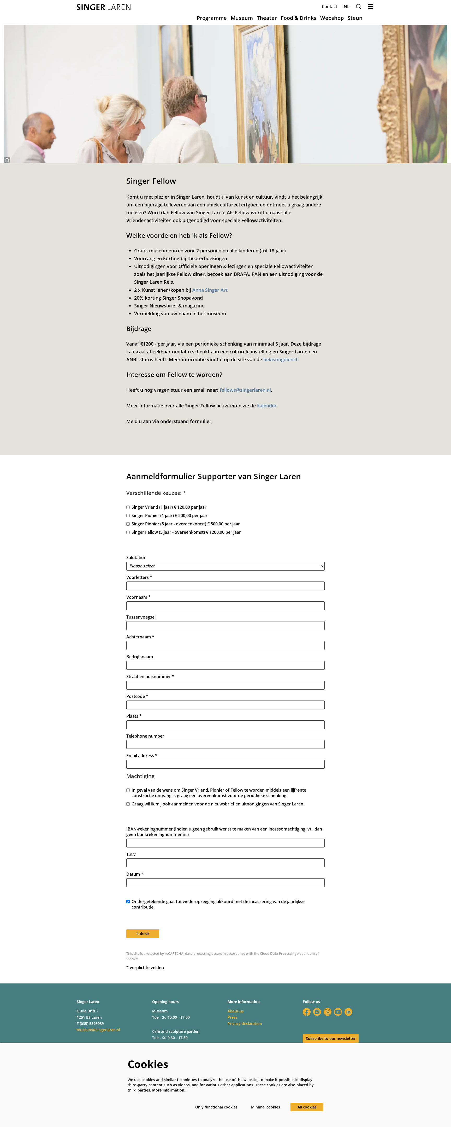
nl (346, 6)
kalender (267, 405)
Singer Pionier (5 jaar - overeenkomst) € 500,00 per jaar (186, 524)
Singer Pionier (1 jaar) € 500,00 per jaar (169, 515)
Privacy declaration (245, 1023)
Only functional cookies (216, 1107)
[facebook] (307, 1012)
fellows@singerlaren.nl (245, 390)
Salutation (136, 557)
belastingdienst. (281, 359)
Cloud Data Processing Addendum (287, 953)
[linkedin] (348, 1012)
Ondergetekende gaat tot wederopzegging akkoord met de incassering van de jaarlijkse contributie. (218, 904)
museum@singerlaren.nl (98, 1029)
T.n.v (131, 854)
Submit (143, 933)
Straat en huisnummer (150, 676)
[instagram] (317, 1012)
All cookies (307, 1107)
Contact (329, 6)
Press (232, 1017)
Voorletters (139, 577)
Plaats (134, 716)
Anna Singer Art (210, 290)
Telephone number (145, 736)
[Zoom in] (7, 160)
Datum (134, 874)
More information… (169, 1090)
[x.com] (327, 1012)
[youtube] (338, 1012)
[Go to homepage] (103, 7)
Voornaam (138, 597)
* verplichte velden (145, 967)
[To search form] (359, 6)
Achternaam (140, 637)
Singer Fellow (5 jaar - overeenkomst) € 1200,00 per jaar (186, 532)
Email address (141, 755)
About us (236, 1011)
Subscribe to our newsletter (331, 1038)
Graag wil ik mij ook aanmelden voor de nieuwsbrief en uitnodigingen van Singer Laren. (218, 804)
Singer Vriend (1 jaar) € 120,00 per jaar (169, 507)
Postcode (137, 696)
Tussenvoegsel (141, 617)
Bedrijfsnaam (139, 657)
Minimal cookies (265, 1107)
